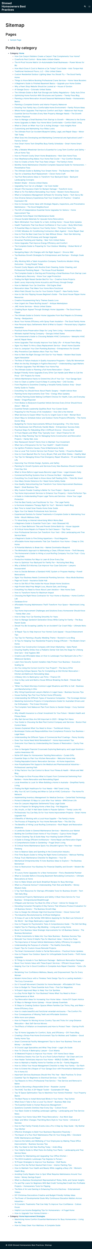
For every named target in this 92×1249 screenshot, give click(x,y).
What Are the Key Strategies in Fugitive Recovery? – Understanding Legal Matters (49, 363)
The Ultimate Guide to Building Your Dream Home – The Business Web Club (47, 171)
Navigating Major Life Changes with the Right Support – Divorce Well (44, 252)
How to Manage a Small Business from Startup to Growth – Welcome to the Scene (50, 119)
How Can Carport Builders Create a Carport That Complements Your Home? (47, 56)
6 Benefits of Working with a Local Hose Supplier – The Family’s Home (44, 818)
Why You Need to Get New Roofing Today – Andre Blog (38, 1147)
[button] (85, 6)
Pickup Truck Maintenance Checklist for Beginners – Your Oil (40, 858)
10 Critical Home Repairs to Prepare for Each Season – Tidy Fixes (42, 529)
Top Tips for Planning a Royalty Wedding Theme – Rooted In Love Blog (45, 638)
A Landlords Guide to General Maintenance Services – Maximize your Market (47, 830)
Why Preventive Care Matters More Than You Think (36, 351)
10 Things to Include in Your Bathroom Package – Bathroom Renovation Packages (49, 960)
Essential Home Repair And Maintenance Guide (34, 216)
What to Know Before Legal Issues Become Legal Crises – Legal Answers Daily (48, 472)
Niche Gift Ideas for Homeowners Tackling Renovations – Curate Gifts (44, 755)
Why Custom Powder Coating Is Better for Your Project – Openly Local (45, 490)
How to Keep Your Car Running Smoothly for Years (36, 617)
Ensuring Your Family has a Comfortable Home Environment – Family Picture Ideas (50, 107)
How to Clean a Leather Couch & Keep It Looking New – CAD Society (44, 382)
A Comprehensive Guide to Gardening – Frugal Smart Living (40, 842)
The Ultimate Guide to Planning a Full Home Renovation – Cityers (42, 370)
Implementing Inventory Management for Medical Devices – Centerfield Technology (50, 797)
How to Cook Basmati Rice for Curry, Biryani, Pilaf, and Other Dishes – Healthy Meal (50, 454)
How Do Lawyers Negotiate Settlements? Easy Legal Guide (40, 803)
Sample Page (15, 40)
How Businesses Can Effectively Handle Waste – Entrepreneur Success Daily (47, 427)
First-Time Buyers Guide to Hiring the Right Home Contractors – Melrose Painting (49, 855)
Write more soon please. (25, 1017)
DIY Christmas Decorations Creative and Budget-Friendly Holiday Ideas (45, 1195)
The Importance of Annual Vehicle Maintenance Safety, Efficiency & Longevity (48, 942)
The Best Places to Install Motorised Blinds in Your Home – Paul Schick (45, 1099)
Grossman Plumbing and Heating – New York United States (40, 240)
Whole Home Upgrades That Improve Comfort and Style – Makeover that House (49, 110)
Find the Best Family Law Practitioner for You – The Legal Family (42, 502)
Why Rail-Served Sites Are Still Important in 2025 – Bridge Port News (44, 719)
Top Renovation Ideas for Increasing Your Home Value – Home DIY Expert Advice (49, 999)
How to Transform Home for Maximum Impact (34, 592)
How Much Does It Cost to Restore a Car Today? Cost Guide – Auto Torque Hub (49, 68)
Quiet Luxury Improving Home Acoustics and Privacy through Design (44, 282)
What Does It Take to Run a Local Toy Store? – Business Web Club (43, 1102)
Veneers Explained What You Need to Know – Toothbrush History (42, 728)
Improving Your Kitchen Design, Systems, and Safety (37, 463)
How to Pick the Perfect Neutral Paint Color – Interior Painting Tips (43, 1165)
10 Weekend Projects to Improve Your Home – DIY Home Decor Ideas (44, 1053)
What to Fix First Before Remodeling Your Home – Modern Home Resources (47, 192)
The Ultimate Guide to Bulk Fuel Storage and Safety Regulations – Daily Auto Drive (50, 92)
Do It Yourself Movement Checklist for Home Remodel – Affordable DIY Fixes (47, 984)
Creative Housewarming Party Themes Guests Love (36, 300)
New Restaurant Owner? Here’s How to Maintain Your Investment (42, 442)
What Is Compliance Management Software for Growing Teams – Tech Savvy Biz (49, 195)
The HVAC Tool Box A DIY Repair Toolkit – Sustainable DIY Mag (42, 1090)
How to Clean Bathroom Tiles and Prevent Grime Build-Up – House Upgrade (47, 526)
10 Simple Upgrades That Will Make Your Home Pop (37, 366)
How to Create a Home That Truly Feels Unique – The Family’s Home (44, 162)
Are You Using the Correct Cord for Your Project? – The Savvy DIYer (44, 668)
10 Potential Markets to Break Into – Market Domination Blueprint (42, 547)
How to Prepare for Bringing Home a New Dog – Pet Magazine (41, 806)
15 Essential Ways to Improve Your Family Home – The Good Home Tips (45, 228)
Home (21, 53)
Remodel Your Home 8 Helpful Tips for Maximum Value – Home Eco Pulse (46, 939)
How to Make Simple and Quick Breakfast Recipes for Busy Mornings (44, 882)
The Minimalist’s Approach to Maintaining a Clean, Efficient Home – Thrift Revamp (49, 550)
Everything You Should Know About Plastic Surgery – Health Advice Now (46, 391)
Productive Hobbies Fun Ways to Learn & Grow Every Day (39, 559)
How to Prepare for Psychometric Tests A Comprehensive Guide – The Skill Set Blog (50, 924)
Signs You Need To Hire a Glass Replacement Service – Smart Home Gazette (47, 345)
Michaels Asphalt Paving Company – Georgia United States (40, 333)
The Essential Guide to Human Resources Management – (38, 1105)
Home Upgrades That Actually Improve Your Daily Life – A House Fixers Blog (47, 342)
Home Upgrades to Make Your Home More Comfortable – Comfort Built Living (48, 122)
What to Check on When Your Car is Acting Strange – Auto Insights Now (45, 125)
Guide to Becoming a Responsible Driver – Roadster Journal (40, 1087)
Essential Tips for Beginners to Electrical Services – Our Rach (40, 1078)
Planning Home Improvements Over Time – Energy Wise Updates (42, 394)
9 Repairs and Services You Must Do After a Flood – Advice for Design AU (46, 903)
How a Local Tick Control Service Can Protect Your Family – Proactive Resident (48, 451)
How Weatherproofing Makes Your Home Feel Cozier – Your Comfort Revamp (48, 159)
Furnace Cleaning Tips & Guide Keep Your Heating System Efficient (43, 837)
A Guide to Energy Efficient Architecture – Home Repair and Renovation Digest (48, 840)
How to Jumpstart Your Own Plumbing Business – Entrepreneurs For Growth (47, 348)
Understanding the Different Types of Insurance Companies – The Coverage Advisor (50, 698)
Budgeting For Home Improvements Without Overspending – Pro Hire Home (47, 424)
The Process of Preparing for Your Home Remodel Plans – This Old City (45, 821)
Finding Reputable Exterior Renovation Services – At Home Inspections (45, 761)
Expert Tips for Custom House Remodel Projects (35, 948)
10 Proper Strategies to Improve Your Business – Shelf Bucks (40, 1162)
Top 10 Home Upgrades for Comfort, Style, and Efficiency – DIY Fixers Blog (47, 1032)
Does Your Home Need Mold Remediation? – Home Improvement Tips (44, 740)
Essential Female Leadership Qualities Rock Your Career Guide (41, 409)
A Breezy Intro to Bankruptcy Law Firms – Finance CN (37, 677)
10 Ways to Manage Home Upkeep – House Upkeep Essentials (41, 1002)
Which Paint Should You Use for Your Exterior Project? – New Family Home (46, 291)
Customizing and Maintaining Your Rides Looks (35, 128)
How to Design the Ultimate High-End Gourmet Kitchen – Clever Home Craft (47, 912)
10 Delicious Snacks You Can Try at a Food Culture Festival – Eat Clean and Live (49, 1057)
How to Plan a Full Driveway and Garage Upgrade (36, 237)
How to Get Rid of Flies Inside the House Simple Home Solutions (42, 583)
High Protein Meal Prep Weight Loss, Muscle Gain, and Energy (41, 586)
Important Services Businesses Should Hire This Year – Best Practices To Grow (48, 1075)
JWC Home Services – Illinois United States (33, 306)
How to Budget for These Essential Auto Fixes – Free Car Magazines (44, 987)
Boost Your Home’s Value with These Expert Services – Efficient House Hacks (48, 963)
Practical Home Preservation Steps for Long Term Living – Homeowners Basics (48, 330)
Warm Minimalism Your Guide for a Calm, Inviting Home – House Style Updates (48, 222)
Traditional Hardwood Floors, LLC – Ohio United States (38, 71)
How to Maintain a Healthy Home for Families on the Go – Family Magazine (47, 1062)
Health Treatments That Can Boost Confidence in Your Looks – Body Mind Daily (48, 225)
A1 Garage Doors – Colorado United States (33, 89)
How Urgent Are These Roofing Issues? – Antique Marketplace (41, 303)
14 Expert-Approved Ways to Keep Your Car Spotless (37, 990)
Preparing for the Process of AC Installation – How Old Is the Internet (44, 412)
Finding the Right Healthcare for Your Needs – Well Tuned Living (42, 788)
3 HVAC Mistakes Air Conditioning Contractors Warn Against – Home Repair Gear (49, 231)
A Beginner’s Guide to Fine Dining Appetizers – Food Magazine (41, 538)
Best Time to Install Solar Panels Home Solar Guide (36, 508)
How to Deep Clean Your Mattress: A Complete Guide (37, 1225)
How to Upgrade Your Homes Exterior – (32, 1213)
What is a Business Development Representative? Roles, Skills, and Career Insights (49, 1180)
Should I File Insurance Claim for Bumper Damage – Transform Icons (43, 189)
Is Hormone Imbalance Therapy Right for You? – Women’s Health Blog (44, 505)
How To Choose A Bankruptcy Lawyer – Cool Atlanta (37, 1050)
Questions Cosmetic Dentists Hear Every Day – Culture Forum (41, 1108)
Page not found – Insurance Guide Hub (31, 580)
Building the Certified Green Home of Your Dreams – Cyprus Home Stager (46, 834)
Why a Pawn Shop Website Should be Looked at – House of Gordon (43, 86)
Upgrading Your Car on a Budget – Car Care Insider (36, 186)
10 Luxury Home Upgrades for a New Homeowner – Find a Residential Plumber (48, 873)
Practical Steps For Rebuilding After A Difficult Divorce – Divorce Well (44, 430)
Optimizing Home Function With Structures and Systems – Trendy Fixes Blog (47, 95)
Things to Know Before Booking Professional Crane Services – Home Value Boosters (50, 80)
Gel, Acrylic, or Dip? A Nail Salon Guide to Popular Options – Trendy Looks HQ (48, 809)
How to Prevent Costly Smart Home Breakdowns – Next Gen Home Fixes (46, 156)
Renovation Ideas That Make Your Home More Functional (39, 288)
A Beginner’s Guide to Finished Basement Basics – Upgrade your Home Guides (48, 83)
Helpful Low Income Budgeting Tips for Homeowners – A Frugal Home (44, 1210)
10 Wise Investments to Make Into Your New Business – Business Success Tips (48, 936)
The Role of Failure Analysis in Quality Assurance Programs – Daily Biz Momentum (49, 360)
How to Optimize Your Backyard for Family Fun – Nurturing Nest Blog (44, 562)
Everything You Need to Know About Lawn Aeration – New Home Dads (45, 589)
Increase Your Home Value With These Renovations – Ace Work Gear (44, 1117)
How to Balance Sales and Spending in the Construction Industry (42, 852)
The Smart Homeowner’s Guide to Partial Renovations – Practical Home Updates (49, 951)
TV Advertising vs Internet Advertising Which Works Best (39, 520)
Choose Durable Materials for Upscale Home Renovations (39, 219)
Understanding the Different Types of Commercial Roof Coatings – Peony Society (49, 737)
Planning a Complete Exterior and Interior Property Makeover (41, 104)
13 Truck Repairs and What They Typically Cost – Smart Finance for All (45, 433)
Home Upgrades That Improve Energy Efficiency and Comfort (41, 243)
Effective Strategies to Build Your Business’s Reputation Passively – (43, 1132)
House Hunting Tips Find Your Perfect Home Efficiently (38, 695)
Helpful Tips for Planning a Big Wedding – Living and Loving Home (43, 927)
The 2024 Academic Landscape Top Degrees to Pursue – (39, 1159)
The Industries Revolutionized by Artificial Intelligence (37, 915)
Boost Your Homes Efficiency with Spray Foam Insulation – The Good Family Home (50, 321)
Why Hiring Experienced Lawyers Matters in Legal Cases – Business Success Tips (49, 692)
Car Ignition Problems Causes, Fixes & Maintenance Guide (39, 448)
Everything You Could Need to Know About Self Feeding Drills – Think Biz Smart (49, 478)
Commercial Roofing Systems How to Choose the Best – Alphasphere (44, 475)
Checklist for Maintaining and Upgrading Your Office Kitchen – (41, 1156)
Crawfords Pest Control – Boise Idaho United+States (37, 59)
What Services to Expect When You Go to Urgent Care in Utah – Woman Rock (48, 415)
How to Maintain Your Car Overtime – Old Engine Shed (38, 285)
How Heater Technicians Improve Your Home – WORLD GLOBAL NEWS (45, 1059)
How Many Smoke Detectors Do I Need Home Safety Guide (40, 481)
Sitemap (48, 1245)
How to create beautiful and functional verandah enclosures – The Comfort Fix (48, 1011)
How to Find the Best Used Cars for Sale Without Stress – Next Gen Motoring (47, 234)
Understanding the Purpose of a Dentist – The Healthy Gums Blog (42, 945)
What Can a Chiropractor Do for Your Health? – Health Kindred (41, 445)
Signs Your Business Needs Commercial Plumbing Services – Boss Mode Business (49, 577)
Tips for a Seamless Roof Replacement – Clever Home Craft (40, 174)
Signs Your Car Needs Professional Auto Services (36, 511)
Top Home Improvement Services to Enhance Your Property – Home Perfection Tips (50, 493)
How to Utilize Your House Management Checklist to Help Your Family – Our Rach (49, 1065)
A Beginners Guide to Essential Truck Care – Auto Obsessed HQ (42, 523)
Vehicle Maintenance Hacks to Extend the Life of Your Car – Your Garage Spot (48, 379)
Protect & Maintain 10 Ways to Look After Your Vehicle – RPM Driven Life (46, 800)
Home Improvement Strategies (32, 1216)
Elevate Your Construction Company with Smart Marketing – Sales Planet (46, 647)
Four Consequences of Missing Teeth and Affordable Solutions (41, 1014)
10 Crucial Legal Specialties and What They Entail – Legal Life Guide (43, 1047)
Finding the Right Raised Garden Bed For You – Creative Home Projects (45, 279)
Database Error (21, 601)
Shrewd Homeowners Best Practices (14, 6)
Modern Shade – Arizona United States (31, 183)
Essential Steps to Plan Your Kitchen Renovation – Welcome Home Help (45, 758)
